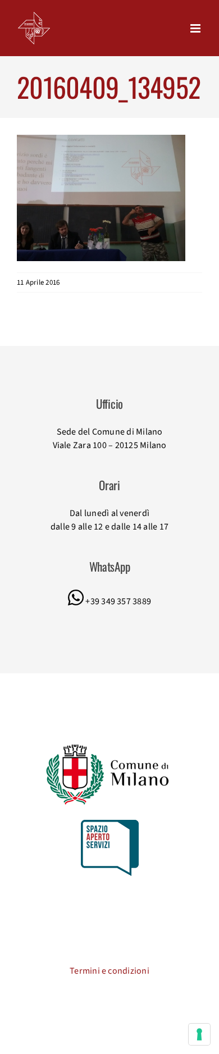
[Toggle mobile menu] (196, 28)
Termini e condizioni (109, 971)
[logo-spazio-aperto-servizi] (110, 824)
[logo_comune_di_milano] (109, 746)
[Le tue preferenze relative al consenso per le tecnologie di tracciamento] (199, 1034)
